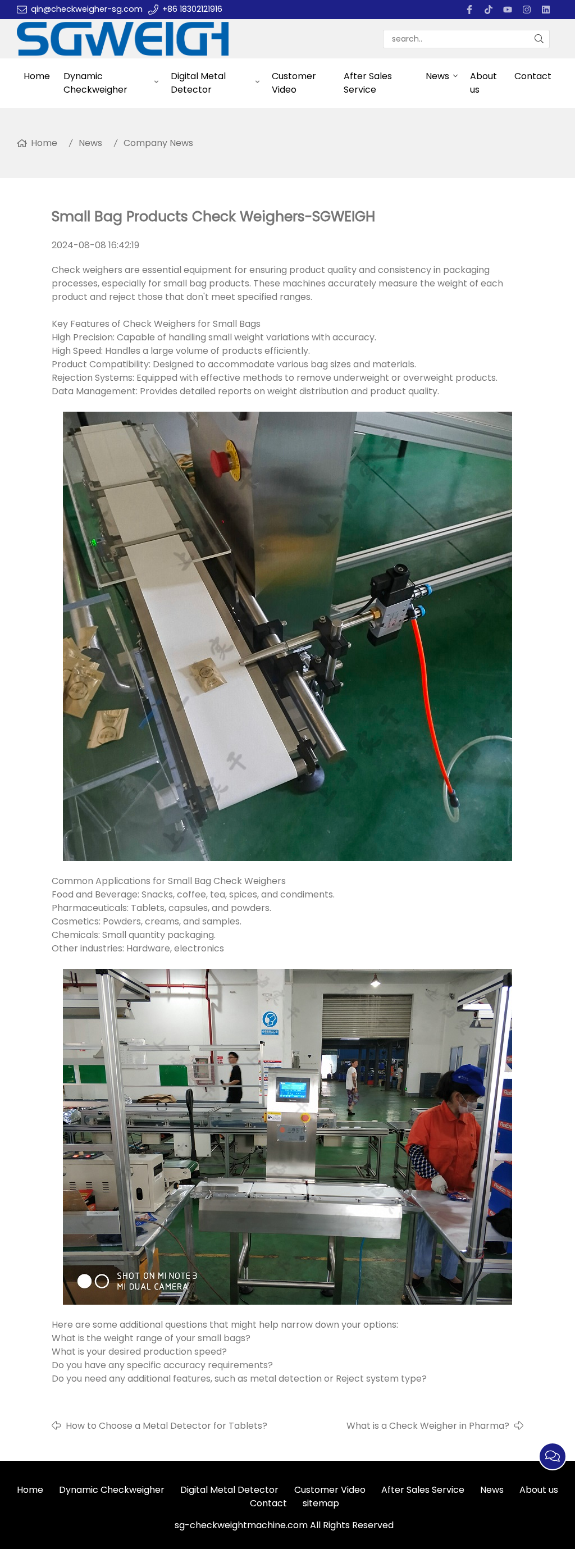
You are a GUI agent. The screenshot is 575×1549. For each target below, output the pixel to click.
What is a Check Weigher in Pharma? (427, 1425)
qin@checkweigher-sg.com (87, 9)
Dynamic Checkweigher (95, 83)
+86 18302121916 (192, 9)
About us (483, 83)
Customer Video (294, 83)
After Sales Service (368, 83)
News (437, 76)
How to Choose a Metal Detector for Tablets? (166, 1425)
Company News (158, 142)
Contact (532, 76)
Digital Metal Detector (198, 83)
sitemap (321, 1503)
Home (37, 76)
